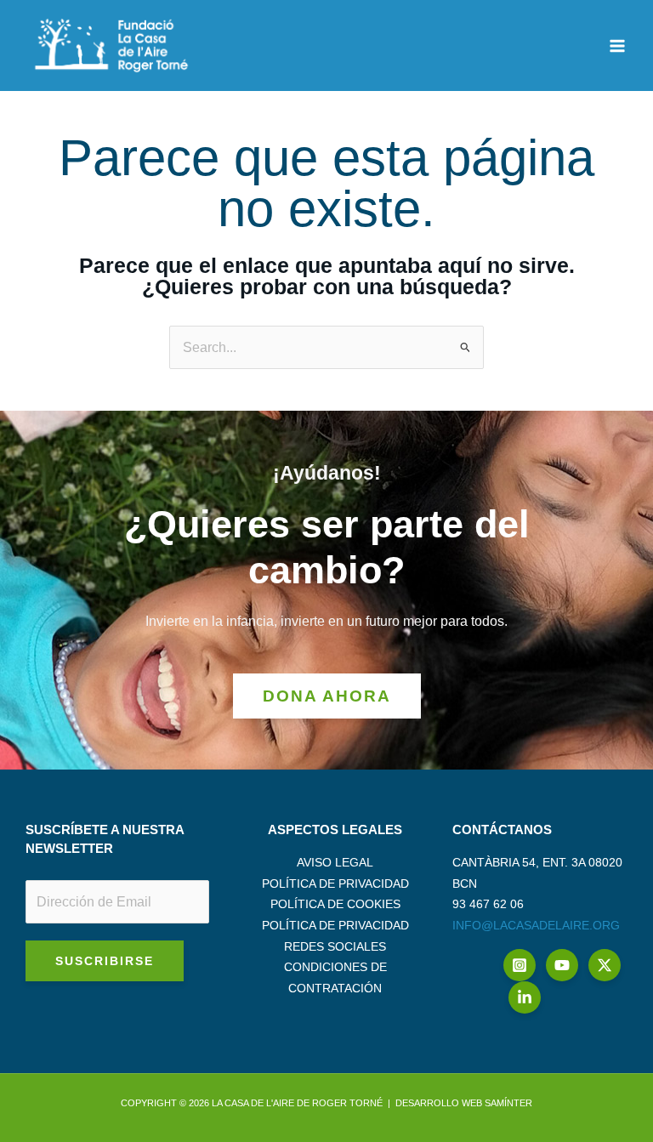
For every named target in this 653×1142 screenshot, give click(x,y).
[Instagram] (519, 965)
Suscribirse (104, 961)
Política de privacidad (335, 883)
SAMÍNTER (508, 1103)
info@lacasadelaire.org (536, 925)
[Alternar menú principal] (617, 45)
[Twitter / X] (604, 965)
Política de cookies (335, 904)
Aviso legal (335, 862)
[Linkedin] (524, 997)
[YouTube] (562, 965)
